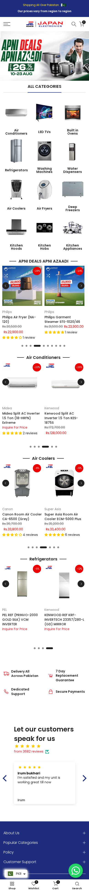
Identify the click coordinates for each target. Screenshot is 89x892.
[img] (47, 746)
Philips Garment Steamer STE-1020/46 (62, 319)
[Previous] (5, 285)
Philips (7, 312)
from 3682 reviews (28, 751)
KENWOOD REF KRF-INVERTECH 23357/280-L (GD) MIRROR (64, 619)
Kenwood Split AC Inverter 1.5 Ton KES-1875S (61, 418)
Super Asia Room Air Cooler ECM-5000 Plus (62, 516)
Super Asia (52, 509)
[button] (12, 337)
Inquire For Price (14, 427)
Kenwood (51, 408)
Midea (7, 408)
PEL (4, 609)
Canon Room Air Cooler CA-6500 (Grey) (22, 516)
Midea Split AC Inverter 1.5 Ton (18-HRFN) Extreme (21, 418)
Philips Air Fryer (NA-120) (19, 319)
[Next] (81, 285)
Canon (7, 509)
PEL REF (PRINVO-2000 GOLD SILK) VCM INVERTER (20, 619)
